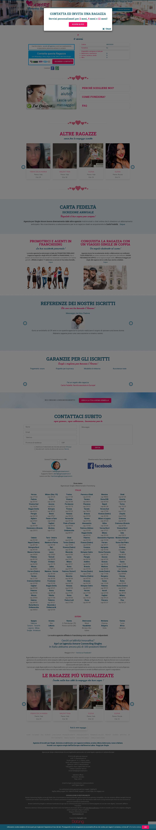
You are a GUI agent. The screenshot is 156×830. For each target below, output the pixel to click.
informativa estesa (135, 827)
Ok (145, 827)
